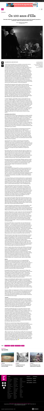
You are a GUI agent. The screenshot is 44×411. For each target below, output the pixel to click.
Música (15, 392)
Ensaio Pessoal (10, 386)
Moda (8, 392)
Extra (15, 387)
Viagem (15, 398)
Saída (21, 395)
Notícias (21, 392)
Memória (21, 391)
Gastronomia (16, 388)
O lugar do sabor (10, 393)
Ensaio (21, 385)
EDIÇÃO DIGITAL (29, 378)
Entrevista (21, 386)
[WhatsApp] (4, 388)
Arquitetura (16, 378)
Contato (34, 382)
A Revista (28, 376)
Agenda (8, 378)
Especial (8, 387)
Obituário (15, 393)
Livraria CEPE (29, 380)
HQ (20, 388)
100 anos (12, 345)
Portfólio (8, 394)
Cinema (21, 380)
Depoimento (9, 384)
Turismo (8, 398)
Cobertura (9, 381)
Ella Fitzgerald (7, 345)
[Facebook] (2, 63)
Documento (16, 384)
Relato (21, 394)
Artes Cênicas (9, 379)
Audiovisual (9, 380)
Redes (15, 394)
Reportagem (9, 395)
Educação (15, 385)
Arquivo (4, 12)
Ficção (21, 387)
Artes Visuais (16, 379)
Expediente (35, 376)
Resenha (15, 395)
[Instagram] (3, 383)
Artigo (21, 379)
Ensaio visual (16, 386)
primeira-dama (17, 345)
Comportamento (22, 381)
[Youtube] (5, 385)
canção (23, 345)
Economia (9, 385)
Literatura (15, 391)
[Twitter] (2, 65)
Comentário (16, 381)
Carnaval (15, 380)
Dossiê (21, 384)
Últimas (34, 380)
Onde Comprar (29, 382)
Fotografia (9, 388)
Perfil (21, 393)
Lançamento (9, 391)
